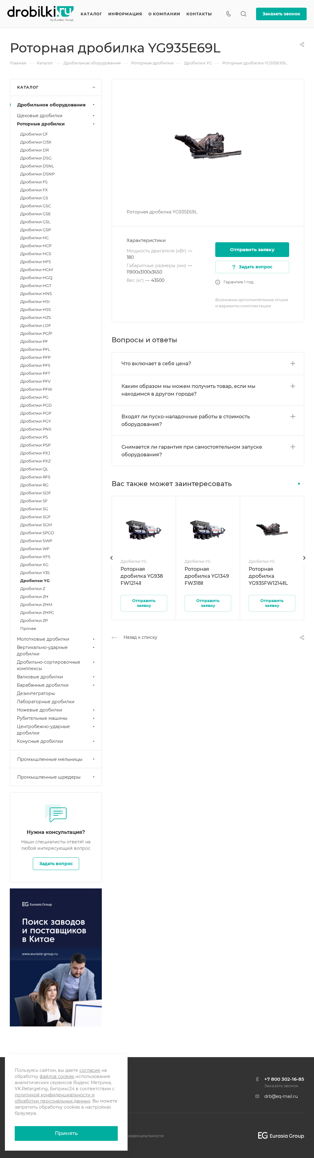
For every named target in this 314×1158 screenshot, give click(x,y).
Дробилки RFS (35, 476)
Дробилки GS (34, 197)
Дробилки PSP (35, 445)
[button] (299, 484)
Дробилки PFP (35, 357)
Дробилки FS (34, 181)
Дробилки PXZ (35, 460)
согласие (89, 1070)
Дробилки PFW (36, 389)
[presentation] (111, 564)
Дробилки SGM (36, 524)
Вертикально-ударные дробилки (42, 651)
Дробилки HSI (35, 301)
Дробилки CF (34, 134)
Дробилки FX (34, 189)
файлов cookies (57, 1076)
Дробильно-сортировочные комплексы (48, 665)
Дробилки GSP (35, 229)
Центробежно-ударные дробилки (43, 730)
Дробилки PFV (35, 381)
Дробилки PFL (35, 349)
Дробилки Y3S (35, 572)
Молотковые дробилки (43, 639)
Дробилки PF (34, 341)
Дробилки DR (34, 150)
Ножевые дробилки (39, 710)
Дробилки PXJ (35, 453)
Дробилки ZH (34, 596)
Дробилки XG (34, 564)
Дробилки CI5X (36, 142)
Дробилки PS (34, 437)
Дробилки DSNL (37, 165)
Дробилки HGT (35, 285)
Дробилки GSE (35, 213)
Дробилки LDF (35, 325)
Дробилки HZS (35, 317)
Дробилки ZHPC (37, 612)
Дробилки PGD (36, 405)
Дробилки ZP (34, 620)
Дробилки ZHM (36, 604)
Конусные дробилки (40, 741)
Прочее (28, 628)
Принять (66, 1133)
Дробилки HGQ (36, 277)
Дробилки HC (34, 237)
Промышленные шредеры (49, 777)
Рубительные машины (42, 718)
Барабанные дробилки (43, 685)
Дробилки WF (34, 548)
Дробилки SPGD (37, 532)
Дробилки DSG (36, 157)
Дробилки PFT (35, 373)
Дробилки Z (32, 588)
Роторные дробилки (41, 124)
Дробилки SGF (35, 516)
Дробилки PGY (35, 421)
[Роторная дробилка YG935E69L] (208, 143)
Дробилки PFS (35, 365)
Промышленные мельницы (49, 759)
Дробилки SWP (36, 540)
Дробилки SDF (35, 492)
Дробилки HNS (36, 293)
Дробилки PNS (35, 429)
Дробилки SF (34, 500)
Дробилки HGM (36, 269)
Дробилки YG (35, 580)
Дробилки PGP (35, 413)
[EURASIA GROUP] (279, 1135)
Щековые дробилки (40, 115)
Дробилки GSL (35, 221)
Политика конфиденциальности (130, 1135)
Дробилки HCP (36, 245)
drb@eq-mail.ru (281, 1096)
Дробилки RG (34, 484)
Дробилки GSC (35, 205)
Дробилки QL (34, 468)
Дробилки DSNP (37, 173)
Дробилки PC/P (36, 333)
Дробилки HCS (35, 253)
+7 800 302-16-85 (284, 1079)
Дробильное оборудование (51, 105)
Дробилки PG (34, 397)
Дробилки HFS (35, 261)
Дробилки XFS (35, 556)
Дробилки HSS (35, 309)
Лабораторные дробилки (46, 701)
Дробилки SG (34, 508)
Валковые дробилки (40, 677)
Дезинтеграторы (36, 693)
